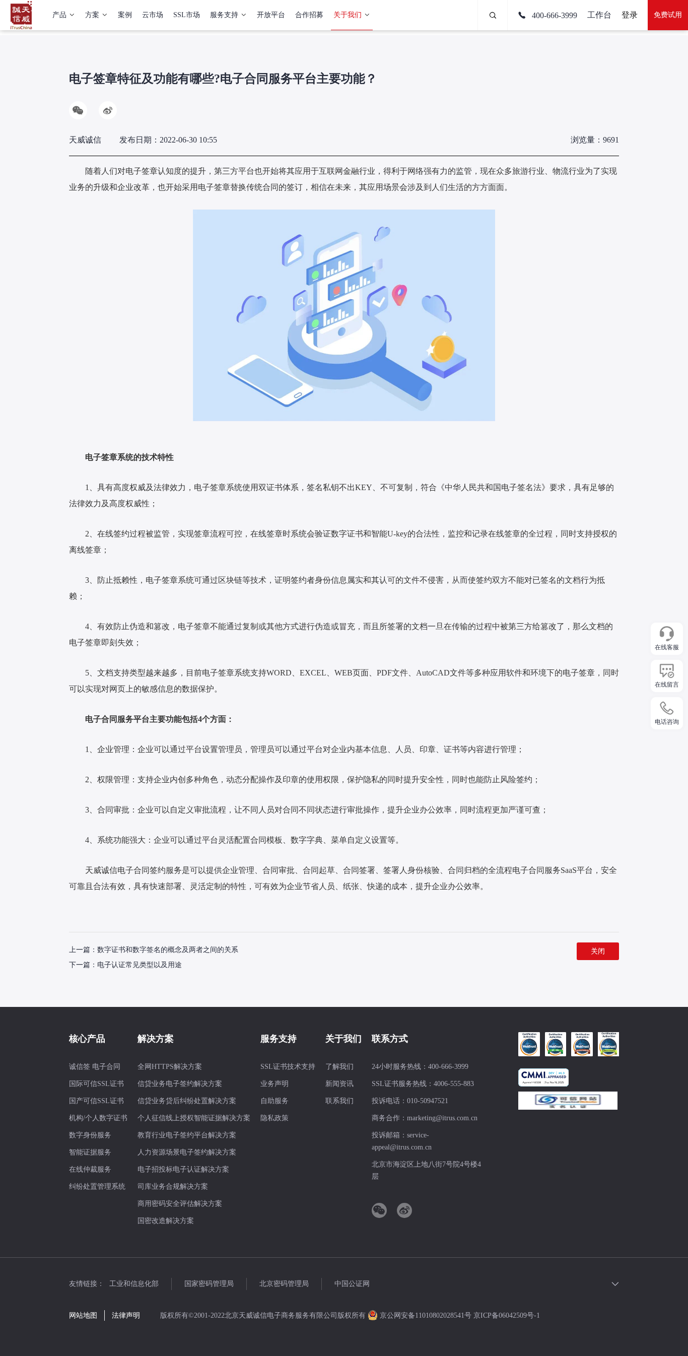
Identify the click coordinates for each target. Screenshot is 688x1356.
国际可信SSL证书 (96, 1084)
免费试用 (668, 15)
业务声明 (274, 1084)
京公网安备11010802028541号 (425, 1315)
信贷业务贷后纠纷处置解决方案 (186, 1101)
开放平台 (271, 15)
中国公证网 (352, 1283)
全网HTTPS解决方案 (169, 1066)
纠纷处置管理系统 (97, 1186)
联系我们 (339, 1101)
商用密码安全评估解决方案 (179, 1203)
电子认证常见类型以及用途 (139, 965)
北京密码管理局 (284, 1283)
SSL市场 (186, 15)
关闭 (598, 951)
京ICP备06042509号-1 (506, 1315)
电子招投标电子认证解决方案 (183, 1169)
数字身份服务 (90, 1135)
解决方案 (155, 1039)
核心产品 (87, 1039)
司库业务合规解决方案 (172, 1186)
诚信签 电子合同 (94, 1066)
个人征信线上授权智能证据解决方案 (193, 1118)
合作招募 (309, 15)
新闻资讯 (339, 1084)
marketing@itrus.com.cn (442, 1118)
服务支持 (224, 15)
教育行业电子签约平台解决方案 (186, 1135)
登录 (630, 15)
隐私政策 (274, 1118)
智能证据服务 (90, 1152)
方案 (92, 15)
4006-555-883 (454, 1084)
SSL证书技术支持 (287, 1066)
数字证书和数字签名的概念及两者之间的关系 (167, 950)
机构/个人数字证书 (98, 1118)
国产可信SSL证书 (96, 1101)
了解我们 (339, 1066)
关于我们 (347, 15)
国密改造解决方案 (165, 1221)
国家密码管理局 (209, 1283)
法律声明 (126, 1315)
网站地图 (83, 1315)
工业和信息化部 (134, 1283)
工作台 (599, 15)
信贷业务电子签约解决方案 (179, 1084)
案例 (125, 15)
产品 (59, 15)
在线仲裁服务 (90, 1169)
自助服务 (274, 1101)
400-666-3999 (553, 15)
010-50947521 (427, 1101)
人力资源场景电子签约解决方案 (186, 1152)
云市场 (152, 15)
